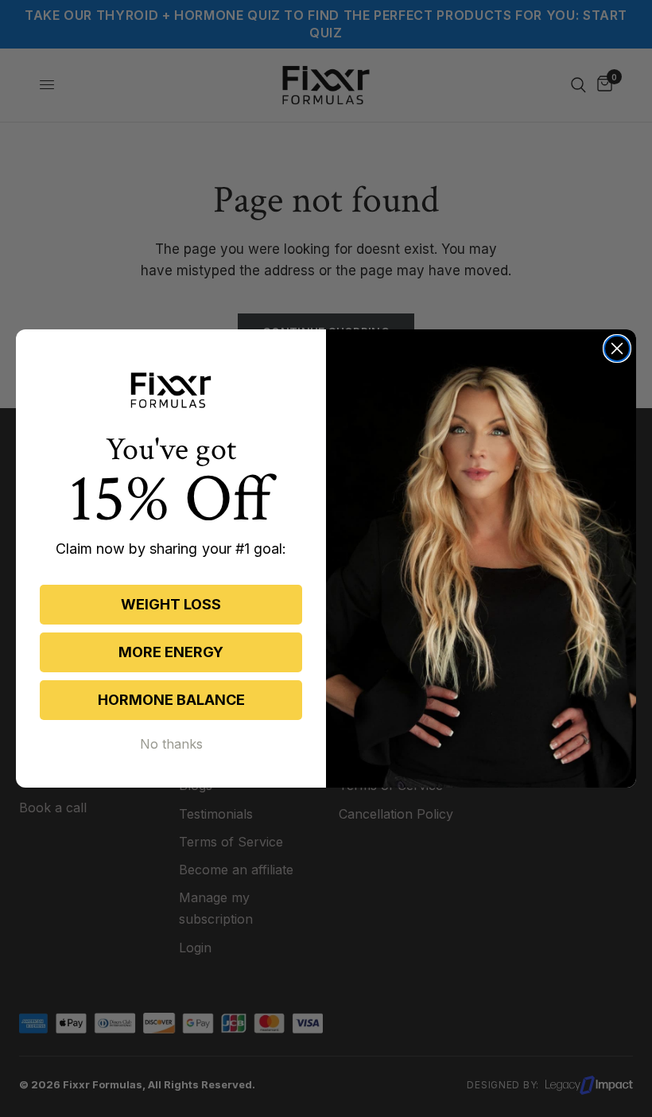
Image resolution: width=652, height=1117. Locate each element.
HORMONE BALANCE (171, 699)
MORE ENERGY (170, 652)
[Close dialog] (617, 348)
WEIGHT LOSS (171, 604)
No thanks (171, 744)
